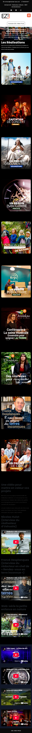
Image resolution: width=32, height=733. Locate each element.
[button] (1, 33)
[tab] (29, 15)
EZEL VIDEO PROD (16, 731)
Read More (17, 37)
